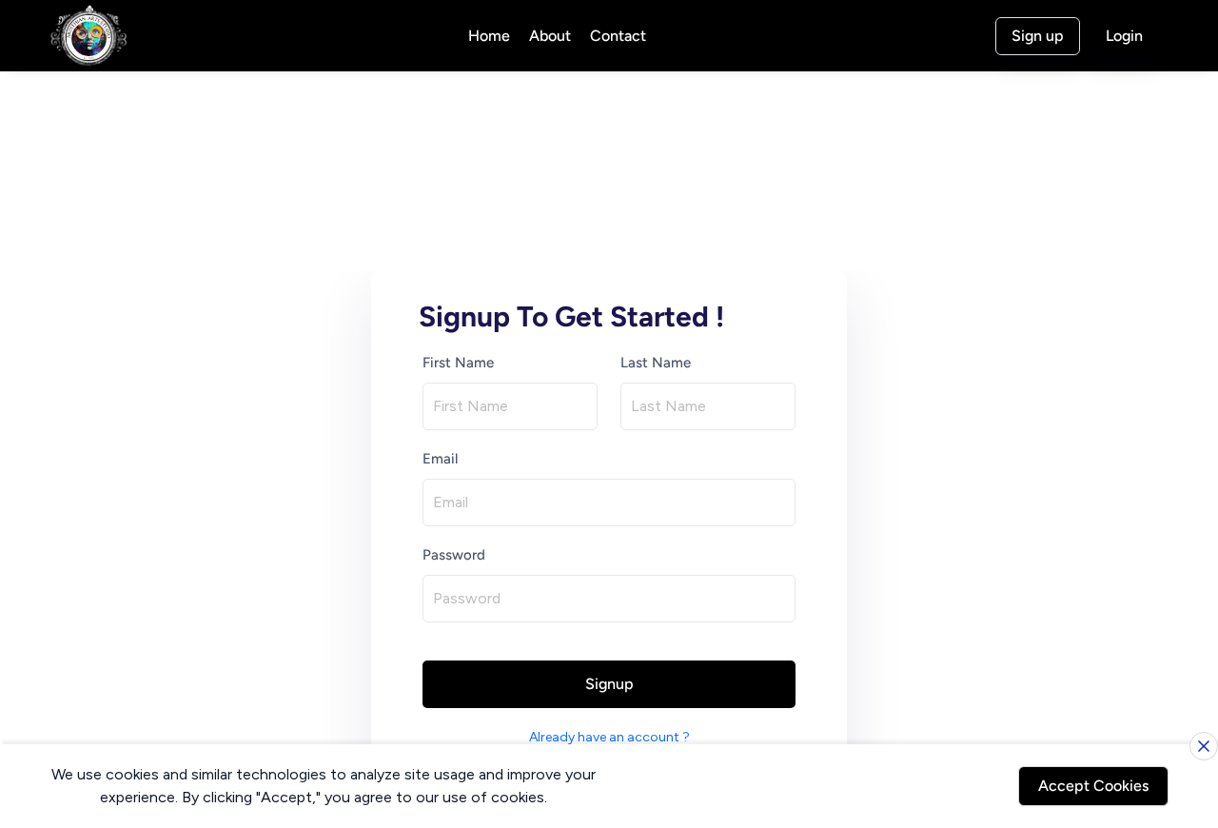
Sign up (1038, 36)
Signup (609, 684)
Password (453, 554)
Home (489, 36)
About (550, 36)
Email (440, 458)
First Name (458, 362)
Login (1124, 36)
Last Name (655, 362)
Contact (618, 36)
